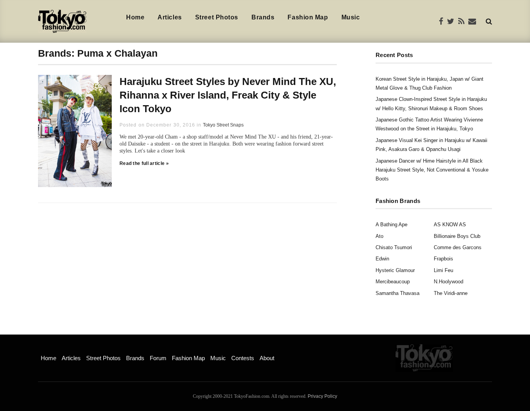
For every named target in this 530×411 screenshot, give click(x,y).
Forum (158, 358)
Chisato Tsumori (394, 247)
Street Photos (216, 17)
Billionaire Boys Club (457, 236)
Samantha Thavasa (397, 293)
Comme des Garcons (458, 247)
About (267, 358)
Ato (379, 236)
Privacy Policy (322, 396)
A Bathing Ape (391, 224)
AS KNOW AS (450, 224)
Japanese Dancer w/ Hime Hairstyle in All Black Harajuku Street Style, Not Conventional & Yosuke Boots (432, 170)
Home (135, 17)
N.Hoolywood (448, 281)
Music (350, 17)
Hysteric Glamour (395, 270)
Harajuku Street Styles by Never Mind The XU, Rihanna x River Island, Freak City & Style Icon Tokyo (228, 95)
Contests (242, 358)
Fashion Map (308, 17)
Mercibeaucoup (393, 281)
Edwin (382, 259)
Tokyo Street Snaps (223, 125)
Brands (262, 17)
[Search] (489, 21)
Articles (170, 17)
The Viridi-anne (451, 293)
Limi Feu (443, 270)
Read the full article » (144, 163)
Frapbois (443, 259)
